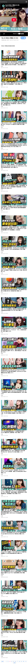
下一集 (23, 38)
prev (3, 661)
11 (25, 661)
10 (23, 661)
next (14, 662)
